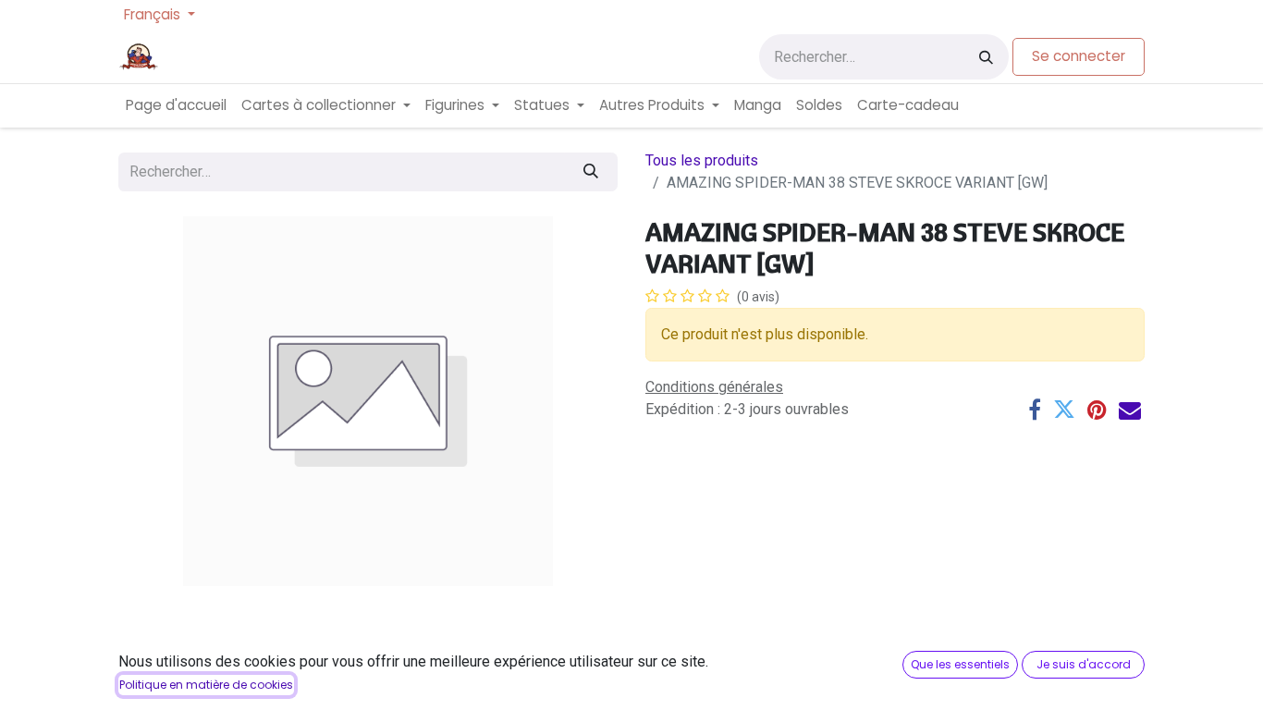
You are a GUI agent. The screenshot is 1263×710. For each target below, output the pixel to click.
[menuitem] (176, 106)
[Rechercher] (986, 57)
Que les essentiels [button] (960, 664)
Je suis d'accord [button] (1083, 664)
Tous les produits (701, 160)
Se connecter (1078, 56)
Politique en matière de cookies (206, 684)
